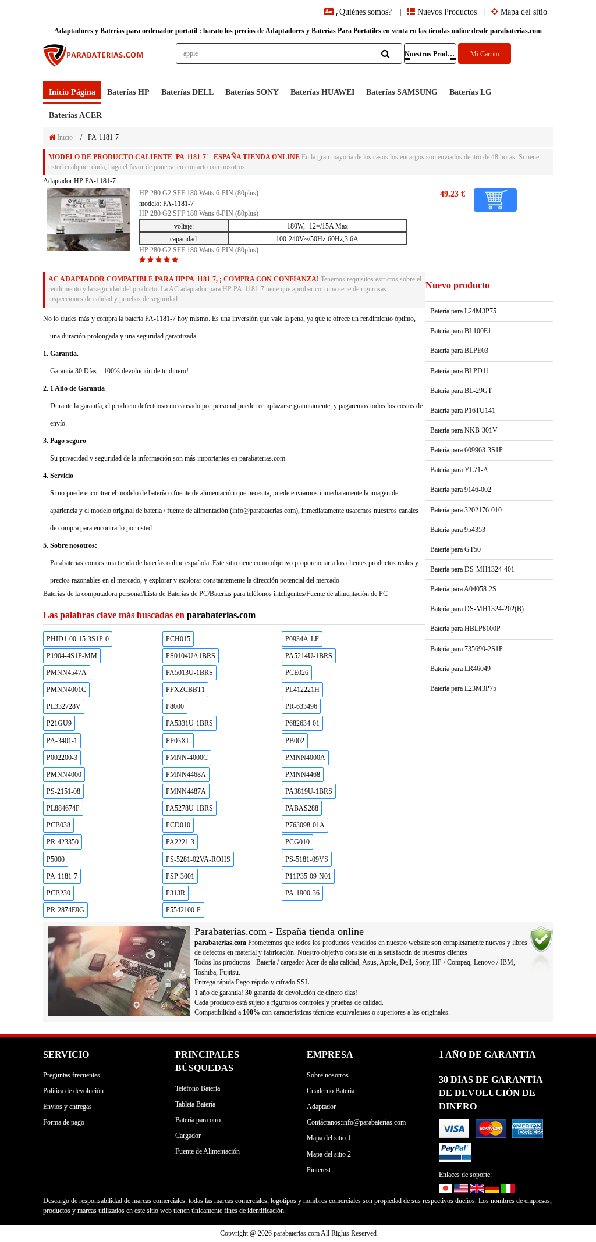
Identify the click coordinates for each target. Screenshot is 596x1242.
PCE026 (296, 673)
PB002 (294, 741)
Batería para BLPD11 (459, 371)
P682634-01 (302, 723)
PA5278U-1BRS (189, 808)
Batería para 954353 (457, 530)
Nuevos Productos (446, 12)
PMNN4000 (64, 774)
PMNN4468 (302, 774)
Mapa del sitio (522, 12)
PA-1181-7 (62, 876)
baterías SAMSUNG (402, 92)
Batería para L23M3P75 (463, 688)
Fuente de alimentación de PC (347, 594)
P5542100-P (183, 910)
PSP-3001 (180, 876)
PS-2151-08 (63, 791)
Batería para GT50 (455, 549)
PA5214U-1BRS (308, 656)
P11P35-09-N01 (308, 876)
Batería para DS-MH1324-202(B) (477, 609)
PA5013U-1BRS (189, 673)
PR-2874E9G (65, 910)
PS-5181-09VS (306, 859)
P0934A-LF (302, 639)
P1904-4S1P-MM (72, 656)
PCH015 (178, 639)
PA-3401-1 (62, 741)
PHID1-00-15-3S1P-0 (78, 639)
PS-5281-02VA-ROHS (198, 859)
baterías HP (128, 92)
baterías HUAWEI (322, 92)
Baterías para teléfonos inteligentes (257, 594)
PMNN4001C (66, 690)
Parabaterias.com (73, 563)
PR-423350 (63, 842)
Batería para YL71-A (459, 470)
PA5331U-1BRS (189, 723)
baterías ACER (75, 115)
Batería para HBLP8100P (465, 628)
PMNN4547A (67, 673)
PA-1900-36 (302, 893)
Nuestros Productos (431, 54)
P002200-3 (62, 758)
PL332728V (64, 706)
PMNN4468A (186, 774)
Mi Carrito (484, 54)
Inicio (64, 137)
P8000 (175, 706)
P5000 (56, 859)
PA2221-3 (180, 842)
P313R (175, 893)
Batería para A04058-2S (463, 589)
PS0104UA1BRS (190, 656)
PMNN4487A (186, 791)
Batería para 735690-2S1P (466, 649)
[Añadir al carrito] (495, 200)
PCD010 (178, 825)
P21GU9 (59, 723)
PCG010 (297, 842)
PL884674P (63, 808)
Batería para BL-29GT (461, 391)
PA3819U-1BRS (308, 791)
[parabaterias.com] (94, 62)
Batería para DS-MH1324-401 (472, 569)
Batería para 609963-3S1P (466, 450)
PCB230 (58, 893)
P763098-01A (305, 825)
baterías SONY (252, 92)
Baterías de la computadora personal (92, 594)
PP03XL (178, 741)
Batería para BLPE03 (459, 351)
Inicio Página (72, 92)
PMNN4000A (305, 758)
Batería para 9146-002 (460, 490)
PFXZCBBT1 (185, 690)
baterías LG (470, 92)
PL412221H (302, 690)
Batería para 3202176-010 (466, 510)
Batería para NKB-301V (464, 430)
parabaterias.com (221, 615)
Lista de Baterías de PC (176, 594)
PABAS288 (301, 808)
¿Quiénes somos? (364, 12)
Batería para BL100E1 (460, 331)
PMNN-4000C (187, 758)
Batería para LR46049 (460, 669)
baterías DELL (187, 92)
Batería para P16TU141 (462, 410)
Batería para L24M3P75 (463, 311)
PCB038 (58, 825)
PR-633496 (301, 706)
